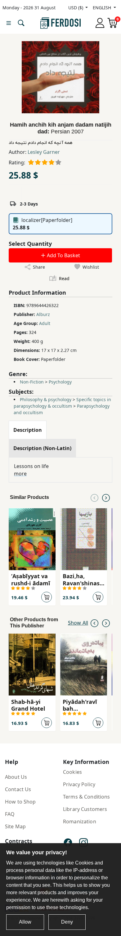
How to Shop (20, 801)
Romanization (79, 821)
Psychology (60, 382)
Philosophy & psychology (45, 399)
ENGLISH (102, 8)
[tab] (28, 430)
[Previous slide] (94, 497)
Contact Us (18, 789)
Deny (67, 922)
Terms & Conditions (86, 796)
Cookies (72, 772)
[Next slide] (106, 497)
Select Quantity (30, 243)
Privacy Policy (79, 784)
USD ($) (76, 8)
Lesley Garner (44, 152)
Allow (25, 922)
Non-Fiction (32, 382)
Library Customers (85, 809)
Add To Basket (63, 255)
